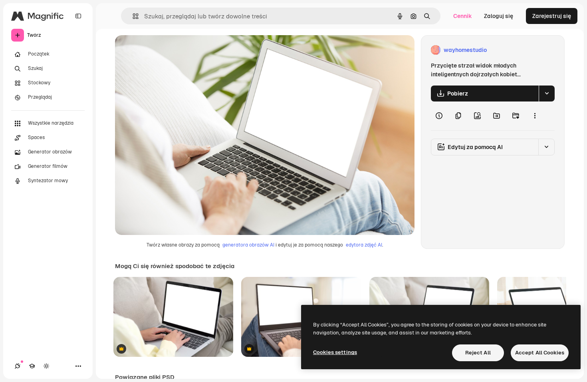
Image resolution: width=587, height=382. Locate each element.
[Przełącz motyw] (46, 366)
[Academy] (32, 366)
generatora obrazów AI (248, 245)
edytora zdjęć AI (364, 245)
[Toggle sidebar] (78, 16)
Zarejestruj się (551, 16)
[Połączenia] (17, 366)
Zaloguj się (498, 16)
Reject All (478, 352)
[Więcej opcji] (535, 116)
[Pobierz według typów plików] (547, 93)
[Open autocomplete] (132, 16)
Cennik (462, 16)
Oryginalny (170, 50)
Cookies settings (335, 352)
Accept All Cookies (539, 352)
